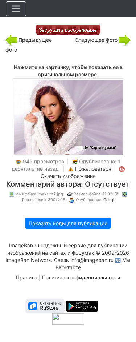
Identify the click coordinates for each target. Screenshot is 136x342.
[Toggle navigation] (16, 8)
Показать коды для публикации (68, 223)
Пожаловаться (93, 169)
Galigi (108, 199)
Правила (26, 277)
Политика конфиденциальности (81, 277)
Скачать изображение (68, 176)
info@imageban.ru (92, 260)
